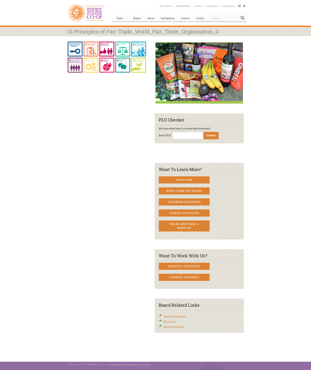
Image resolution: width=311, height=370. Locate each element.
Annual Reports (175, 316)
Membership (183, 5)
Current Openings (184, 277)
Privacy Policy (144, 364)
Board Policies (174, 327)
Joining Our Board (184, 213)
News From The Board (184, 191)
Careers (198, 5)
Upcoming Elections (184, 202)
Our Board (212, 5)
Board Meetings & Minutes (184, 226)
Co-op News (228, 5)
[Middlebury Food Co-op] (86, 12)
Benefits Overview (184, 266)
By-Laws (170, 322)
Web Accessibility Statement (122, 364)
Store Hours (165, 5)
